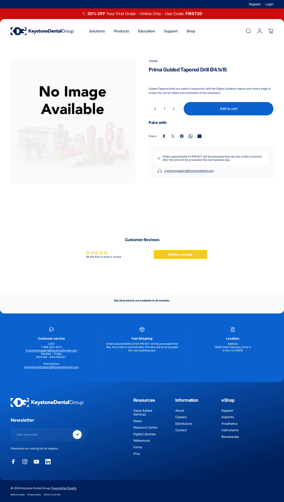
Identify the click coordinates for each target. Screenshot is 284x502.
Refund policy (18, 494)
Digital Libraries (144, 434)
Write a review (180, 254)
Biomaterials (230, 437)
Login (269, 4)
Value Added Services (142, 412)
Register (255, 4)
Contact (181, 430)
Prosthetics (229, 423)
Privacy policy (34, 494)
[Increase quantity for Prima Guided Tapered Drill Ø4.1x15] (175, 108)
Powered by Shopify (64, 488)
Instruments (230, 430)
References (141, 441)
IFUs (136, 454)
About (179, 410)
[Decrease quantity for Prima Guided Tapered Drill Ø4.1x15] (154, 108)
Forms (137, 447)
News (137, 421)
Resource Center (145, 427)
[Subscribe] (77, 434)
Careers (181, 417)
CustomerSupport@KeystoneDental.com (51, 350)
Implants (227, 417)
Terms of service (52, 494)
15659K (153, 61)
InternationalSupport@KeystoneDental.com (51, 367)
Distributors (183, 423)
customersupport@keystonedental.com (189, 170)
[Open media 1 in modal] (73, 121)
